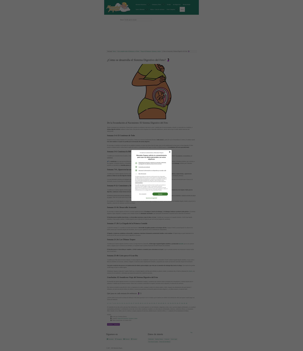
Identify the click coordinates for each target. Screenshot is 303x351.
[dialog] (151, 175)
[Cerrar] (169, 152)
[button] (151, 174)
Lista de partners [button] (139, 182)
